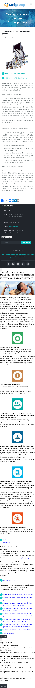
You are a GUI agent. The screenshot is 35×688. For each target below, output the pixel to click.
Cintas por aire (9, 38)
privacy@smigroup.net (25, 558)
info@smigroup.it (14, 227)
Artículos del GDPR (9, 580)
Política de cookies (9, 633)
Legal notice (22, 257)
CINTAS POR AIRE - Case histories (16, 78)
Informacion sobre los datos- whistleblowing (17, 630)
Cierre (3, 636)
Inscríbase (26, 242)
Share (5, 201)
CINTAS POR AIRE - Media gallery (15, 73)
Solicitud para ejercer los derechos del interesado (18, 594)
